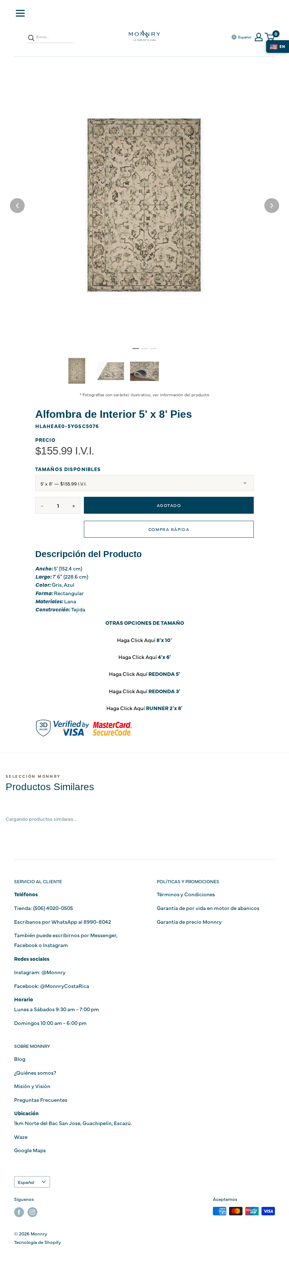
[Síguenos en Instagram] (32, 1212)
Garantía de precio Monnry (189, 921)
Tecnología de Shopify (37, 1242)
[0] (270, 37)
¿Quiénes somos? (35, 1072)
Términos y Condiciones (186, 894)
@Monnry (54, 972)
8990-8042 (97, 921)
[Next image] (271, 205)
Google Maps (30, 1150)
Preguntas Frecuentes (40, 1099)
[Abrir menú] (20, 13)
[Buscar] (31, 37)
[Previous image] (17, 205)
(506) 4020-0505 (53, 907)
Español (26, 1182)
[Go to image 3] (153, 348)
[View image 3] (144, 371)
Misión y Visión (32, 1085)
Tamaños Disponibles (68, 469)
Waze (20, 1136)
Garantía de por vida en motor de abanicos (208, 907)
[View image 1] (76, 370)
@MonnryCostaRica (64, 985)
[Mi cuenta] (259, 37)
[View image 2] (110, 371)
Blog (19, 1058)
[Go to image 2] (144, 348)
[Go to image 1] (136, 348)
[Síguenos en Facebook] (19, 1212)
